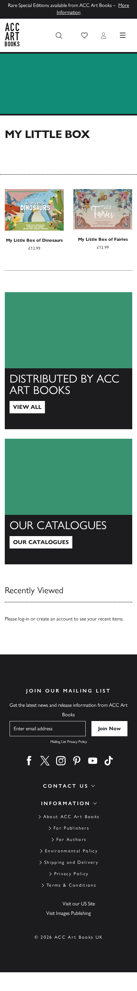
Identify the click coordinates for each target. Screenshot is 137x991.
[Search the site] (59, 35)
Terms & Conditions (71, 885)
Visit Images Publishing (68, 913)
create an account (55, 619)
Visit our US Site (78, 904)
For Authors (71, 839)
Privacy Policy (71, 873)
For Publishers (71, 828)
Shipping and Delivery (71, 862)
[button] (84, 35)
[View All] (68, 360)
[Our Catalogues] (68, 501)
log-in (23, 619)
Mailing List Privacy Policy (68, 741)
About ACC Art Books (71, 816)
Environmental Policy (71, 851)
